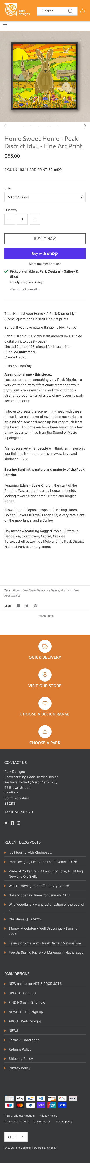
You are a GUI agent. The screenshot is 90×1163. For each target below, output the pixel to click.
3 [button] (45, 126)
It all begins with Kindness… (30, 852)
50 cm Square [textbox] (18, 197)
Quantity (10, 210)
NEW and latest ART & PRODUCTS (35, 984)
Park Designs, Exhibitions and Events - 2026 (43, 862)
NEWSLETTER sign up (26, 1012)
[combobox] (45, 197)
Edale (32, 590)
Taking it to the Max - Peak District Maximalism (45, 943)
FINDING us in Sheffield (27, 1002)
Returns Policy (20, 1049)
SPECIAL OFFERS (22, 993)
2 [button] (36, 126)
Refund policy (64, 1121)
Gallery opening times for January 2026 (39, 895)
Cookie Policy (42, 1121)
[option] (45, 76)
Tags (7, 590)
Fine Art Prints (45, 615)
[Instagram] (18, 823)
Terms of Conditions (16, 1121)
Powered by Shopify (44, 1147)
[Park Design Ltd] (18, 9)
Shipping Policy (21, 1058)
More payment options (45, 263)
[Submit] (70, 11)
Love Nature (51, 590)
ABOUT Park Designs (25, 1021)
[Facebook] (12, 823)
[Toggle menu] (5, 26)
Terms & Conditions (24, 1040)
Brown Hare (20, 590)
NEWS (13, 1030)
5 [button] (62, 126)
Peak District (12, 595)
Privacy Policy (19, 1068)
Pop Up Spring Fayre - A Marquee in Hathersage (46, 952)
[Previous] (5, 126)
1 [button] (27, 126)
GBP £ (12, 1137)
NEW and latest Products (19, 1115)
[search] (57, 11)
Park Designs (22, 1147)
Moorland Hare (70, 590)
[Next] (85, 126)
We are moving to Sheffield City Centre (39, 886)
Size (7, 188)
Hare (40, 590)
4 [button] (53, 126)
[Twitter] (6, 823)
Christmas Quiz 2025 (25, 919)
